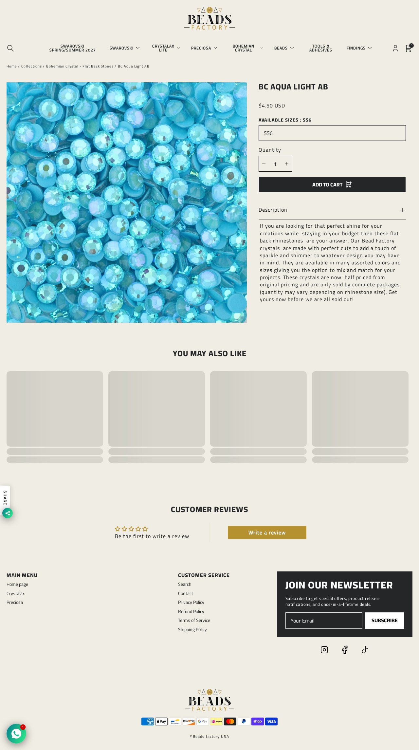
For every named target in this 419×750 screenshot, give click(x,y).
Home (12, 66)
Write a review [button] (267, 532)
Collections (31, 66)
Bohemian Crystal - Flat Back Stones (80, 66)
